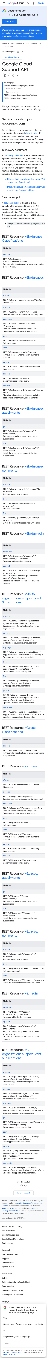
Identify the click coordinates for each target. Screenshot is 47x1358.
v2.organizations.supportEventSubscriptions (21, 1054)
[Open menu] (4, 3)
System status (8, 1267)
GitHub (5, 1278)
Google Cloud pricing (10, 1235)
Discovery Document (13, 155)
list (5, 347)
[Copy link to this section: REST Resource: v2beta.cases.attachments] (22, 412)
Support (5, 1258)
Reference (9, 46)
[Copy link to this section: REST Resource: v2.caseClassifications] (25, 732)
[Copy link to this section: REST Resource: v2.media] (40, 993)
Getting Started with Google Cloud (16, 1282)
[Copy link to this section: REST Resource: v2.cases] (39, 766)
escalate (7, 319)
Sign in (41, 3)
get (5, 336)
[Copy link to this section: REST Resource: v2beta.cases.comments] (19, 470)
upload (6, 566)
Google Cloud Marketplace (13, 1239)
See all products (8, 1231)
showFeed (7, 385)
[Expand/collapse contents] (16, 82)
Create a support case (25, 36)
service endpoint (11, 203)
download (7, 551)
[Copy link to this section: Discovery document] (29, 150)
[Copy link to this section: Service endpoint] (25, 197)
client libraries (31, 133)
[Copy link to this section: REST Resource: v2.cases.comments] (19, 935)
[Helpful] (18, 52)
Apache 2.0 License (9, 1208)
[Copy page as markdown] (13, 75)
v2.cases (31, 766)
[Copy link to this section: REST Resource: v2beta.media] (4, 538)
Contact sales (7, 1243)
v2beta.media (34, 534)
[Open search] (28, 3)
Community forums (10, 1254)
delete (6, 633)
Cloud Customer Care (24, 15)
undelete (7, 707)
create (6, 307)
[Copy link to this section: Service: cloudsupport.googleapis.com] (27, 123)
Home (4, 43)
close (6, 295)
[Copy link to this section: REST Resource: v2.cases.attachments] (22, 878)
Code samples (8, 1286)
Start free (9, 21)
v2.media (31, 993)
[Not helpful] (22, 52)
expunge (7, 647)
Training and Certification (12, 1294)
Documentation (16, 10)
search (6, 254)
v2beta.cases (34, 277)
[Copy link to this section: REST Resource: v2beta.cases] (4, 281)
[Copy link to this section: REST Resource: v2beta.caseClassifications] (25, 240)
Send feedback (12, 57)
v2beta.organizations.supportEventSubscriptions (21, 598)
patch (6, 362)
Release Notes (8, 1263)
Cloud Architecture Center (13, 1290)
